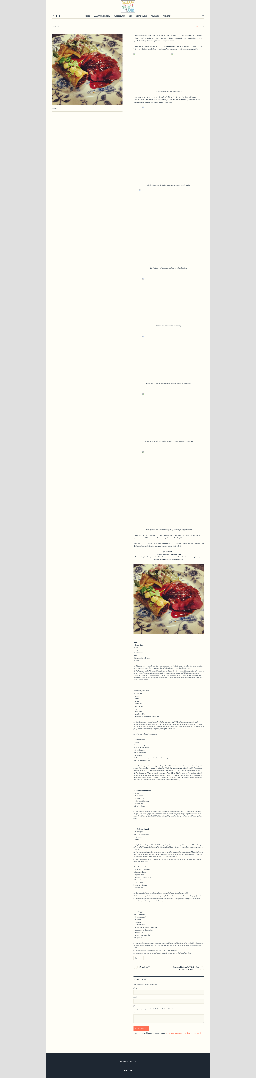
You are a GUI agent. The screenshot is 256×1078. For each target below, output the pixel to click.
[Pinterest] (59, 16)
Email (136, 997)
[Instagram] (56, 16)
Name (136, 988)
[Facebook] (53, 16)
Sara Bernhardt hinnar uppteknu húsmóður (186, 968)
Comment (136, 1013)
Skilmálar (128, 1070)
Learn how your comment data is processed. (183, 1033)
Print (140, 958)
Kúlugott (144, 966)
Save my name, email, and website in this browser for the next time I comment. (156, 1009)
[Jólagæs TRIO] (87, 69)
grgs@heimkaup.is (128, 1061)
